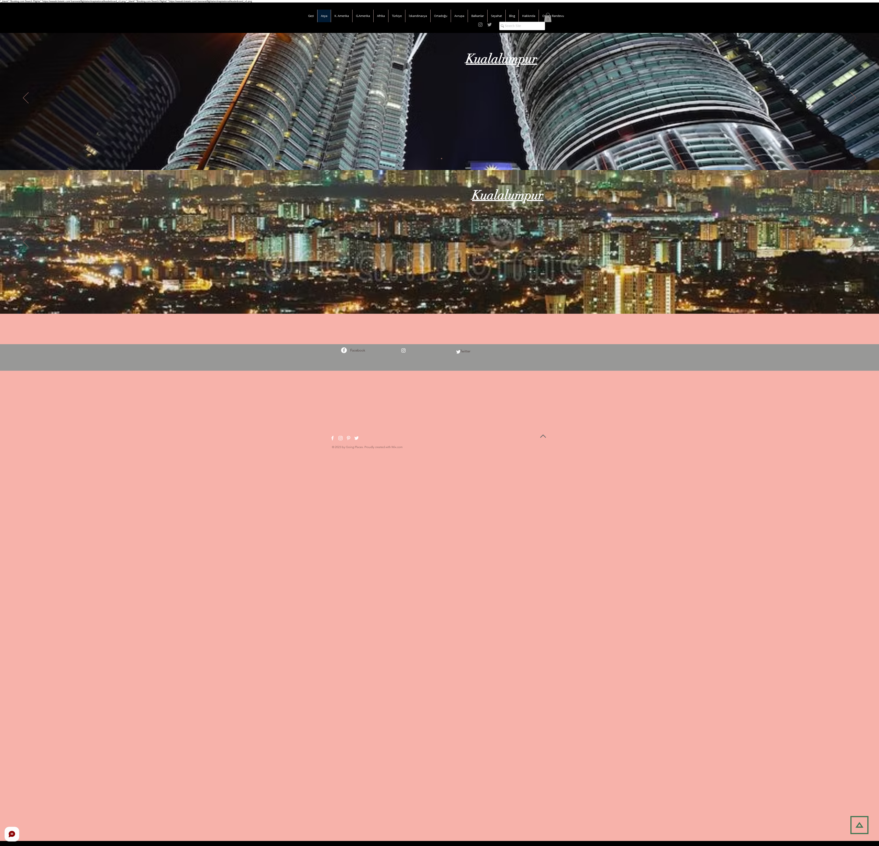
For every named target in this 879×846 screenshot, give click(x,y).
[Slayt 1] (439, 302)
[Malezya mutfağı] (441, 158)
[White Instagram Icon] (403, 350)
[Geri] (26, 98)
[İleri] (853, 98)
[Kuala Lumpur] (437, 158)
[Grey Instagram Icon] (480, 24)
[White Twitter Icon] (458, 352)
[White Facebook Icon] (332, 438)
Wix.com (397, 447)
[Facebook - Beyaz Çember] (344, 350)
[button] (548, 17)
